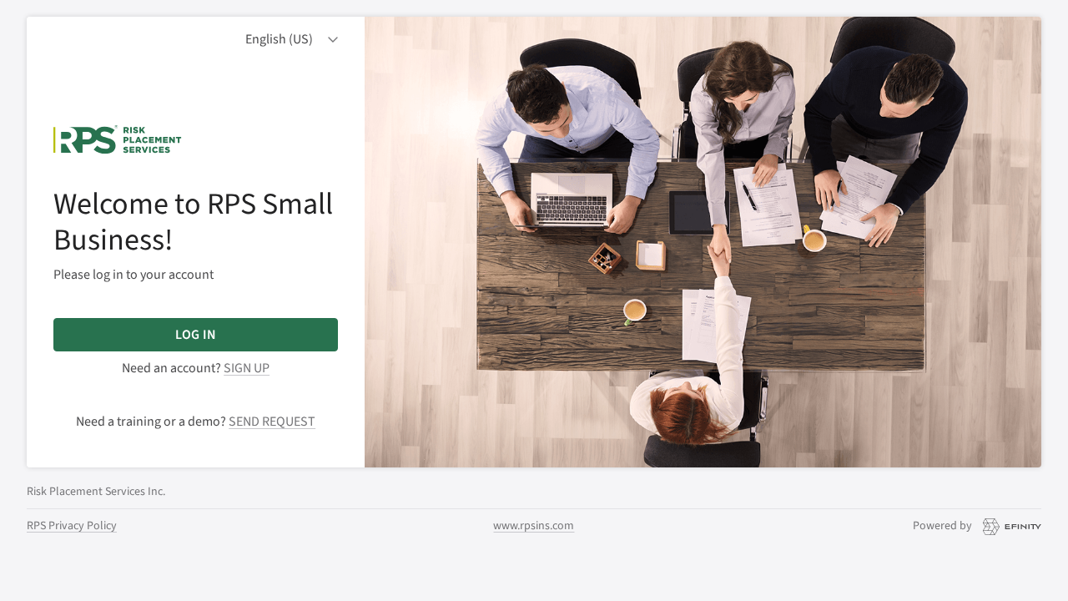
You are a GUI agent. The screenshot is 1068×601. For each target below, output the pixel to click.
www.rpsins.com (533, 526)
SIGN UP (247, 368)
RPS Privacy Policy (72, 526)
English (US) (279, 39)
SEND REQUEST (272, 421)
